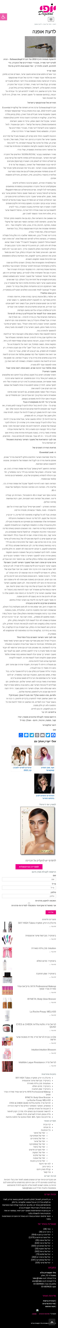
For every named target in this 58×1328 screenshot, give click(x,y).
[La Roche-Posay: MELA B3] (7, 1015)
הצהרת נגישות (49, 1301)
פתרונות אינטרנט (44, 1314)
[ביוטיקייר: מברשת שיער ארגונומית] (7, 939)
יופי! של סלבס (39, 1155)
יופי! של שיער (39, 1141)
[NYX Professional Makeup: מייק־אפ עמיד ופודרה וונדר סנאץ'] (7, 990)
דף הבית (47, 1124)
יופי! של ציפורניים (37, 1138)
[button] (3, 16)
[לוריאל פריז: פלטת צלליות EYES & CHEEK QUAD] (7, 1028)
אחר (49, 1229)
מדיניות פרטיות (48, 1304)
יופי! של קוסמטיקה (37, 1144)
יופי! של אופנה (39, 1158)
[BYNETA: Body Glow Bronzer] (7, 1003)
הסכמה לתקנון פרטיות (45, 901)
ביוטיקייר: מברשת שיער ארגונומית (40, 935)
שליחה (50, 912)
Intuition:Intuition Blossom (43, 1050)
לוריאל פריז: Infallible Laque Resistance (37, 1062)
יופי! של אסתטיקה (37, 1136)
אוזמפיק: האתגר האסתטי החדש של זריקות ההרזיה (29, 1106)
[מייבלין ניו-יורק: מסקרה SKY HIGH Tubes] (7, 927)
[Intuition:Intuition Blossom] (7, 1053)
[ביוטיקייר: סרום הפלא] (7, 965)
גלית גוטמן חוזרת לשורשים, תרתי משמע (34, 1114)
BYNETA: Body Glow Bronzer (42, 999)
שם (54, 876)
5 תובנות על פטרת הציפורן (39, 1108)
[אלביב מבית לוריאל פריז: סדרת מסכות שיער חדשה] (7, 1041)
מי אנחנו (47, 1127)
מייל (54, 884)
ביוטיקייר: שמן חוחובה (46, 974)
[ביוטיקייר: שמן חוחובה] (7, 977)
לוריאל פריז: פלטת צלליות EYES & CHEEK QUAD (30, 1103)
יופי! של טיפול (39, 1147)
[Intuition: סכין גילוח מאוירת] (7, 952)
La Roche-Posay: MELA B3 (43, 1012)
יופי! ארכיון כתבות (37, 1161)
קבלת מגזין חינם (44, 1169)
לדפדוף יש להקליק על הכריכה (40, 860)
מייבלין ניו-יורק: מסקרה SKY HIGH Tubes (37, 923)
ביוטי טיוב (46, 1166)
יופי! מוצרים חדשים (37, 1150)
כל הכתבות (46, 1130)
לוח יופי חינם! (45, 1164)
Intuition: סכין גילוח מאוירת (43, 948)
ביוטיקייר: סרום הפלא (46, 961)
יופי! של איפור (39, 1133)
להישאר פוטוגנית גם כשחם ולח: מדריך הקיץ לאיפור (29, 1111)
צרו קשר (47, 1172)
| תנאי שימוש (50, 1306)
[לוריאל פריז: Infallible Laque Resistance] (7, 1066)
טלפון (53, 892)
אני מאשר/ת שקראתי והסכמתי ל (33, 905)
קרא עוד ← (52, 926)
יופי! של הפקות (39, 1152)
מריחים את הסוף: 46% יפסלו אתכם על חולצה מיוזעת (28, 1117)
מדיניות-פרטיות (18, 905)
